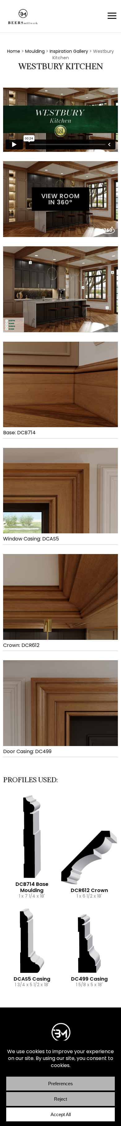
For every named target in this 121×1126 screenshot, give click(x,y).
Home (13, 51)
